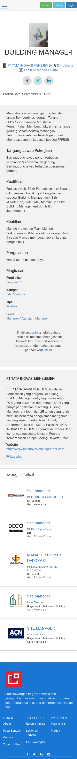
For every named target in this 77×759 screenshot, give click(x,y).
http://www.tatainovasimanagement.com (35, 449)
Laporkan (16, 456)
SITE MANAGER (41, 628)
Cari (47, 5)
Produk (55, 730)
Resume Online (35, 723)
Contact (8, 737)
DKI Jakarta (65, 65)
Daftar (59, 5)
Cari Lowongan (35, 742)
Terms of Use (11, 744)
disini (48, 350)
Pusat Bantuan (12, 730)
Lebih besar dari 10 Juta (41, 70)
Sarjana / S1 (14, 282)
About (7, 723)
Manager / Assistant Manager (27, 318)
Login (71, 5)
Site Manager (15, 294)
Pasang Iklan (59, 723)
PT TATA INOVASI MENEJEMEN (30, 65)
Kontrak (11, 306)
